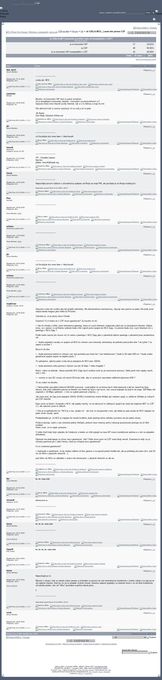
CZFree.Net (63, 31)
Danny (100, 672)
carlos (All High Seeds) (85, 670)
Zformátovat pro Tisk (53, 644)
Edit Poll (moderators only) (146, 59)
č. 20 (153, 148)
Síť (82, 31)
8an (109, 670)
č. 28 (153, 500)
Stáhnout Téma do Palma (71, 644)
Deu (59, 670)
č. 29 (153, 524)
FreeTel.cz (88, 673)
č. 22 (153, 199)
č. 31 (153, 571)
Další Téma (151, 634)
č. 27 (153, 479)
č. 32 (153, 613)
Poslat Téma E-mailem (91, 644)
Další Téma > (151, 66)
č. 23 (153, 227)
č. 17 (153, 70)
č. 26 (153, 304)
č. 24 (153, 255)
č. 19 (153, 127)
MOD (19, 213)
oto (90, 672)
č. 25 (153, 276)
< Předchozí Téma (137, 66)
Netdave (107, 672)
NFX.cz (80, 673)
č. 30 (153, 550)
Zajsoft (95, 672)
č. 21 (153, 174)
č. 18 (153, 94)
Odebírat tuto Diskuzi (109, 644)
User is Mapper (11, 539)
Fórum (75, 31)
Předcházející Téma (138, 634)
